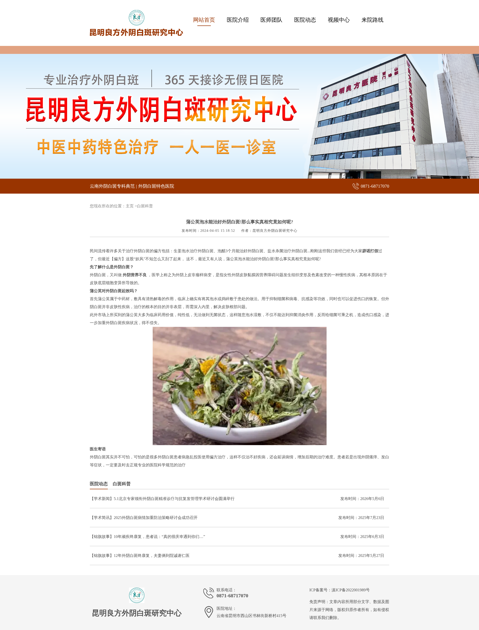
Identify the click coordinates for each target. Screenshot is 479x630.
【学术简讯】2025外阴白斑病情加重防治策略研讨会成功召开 (144, 517)
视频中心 (339, 20)
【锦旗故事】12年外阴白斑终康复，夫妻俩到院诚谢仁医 (140, 555)
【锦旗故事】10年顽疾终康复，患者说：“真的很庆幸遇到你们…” (147, 536)
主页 (130, 206)
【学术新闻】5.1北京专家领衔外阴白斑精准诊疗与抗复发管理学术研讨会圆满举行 (162, 499)
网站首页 (204, 20)
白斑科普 (145, 206)
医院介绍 (238, 20)
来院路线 (372, 20)
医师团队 (271, 20)
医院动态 (305, 20)
